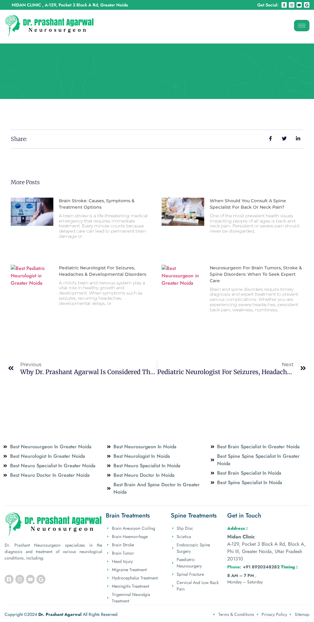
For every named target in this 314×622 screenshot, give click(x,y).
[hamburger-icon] (301, 25)
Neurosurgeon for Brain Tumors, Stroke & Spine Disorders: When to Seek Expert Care (256, 274)
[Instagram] (291, 5)
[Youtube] (299, 5)
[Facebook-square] (9, 579)
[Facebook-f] (284, 5)
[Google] (306, 5)
